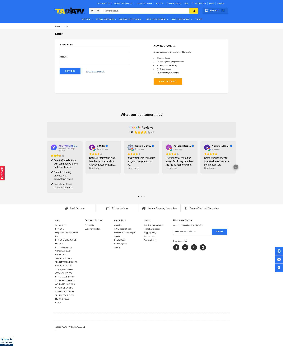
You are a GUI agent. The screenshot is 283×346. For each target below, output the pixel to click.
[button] (6, 341)
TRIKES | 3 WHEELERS (64, 295)
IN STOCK (86, 19)
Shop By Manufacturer (64, 270)
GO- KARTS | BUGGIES (65, 284)
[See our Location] (279, 268)
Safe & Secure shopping (153, 225)
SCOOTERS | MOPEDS (156, 19)
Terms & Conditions (152, 229)
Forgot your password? (95, 71)
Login (211, 3)
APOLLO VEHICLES (63, 247)
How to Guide (119, 240)
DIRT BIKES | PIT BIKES (130, 19)
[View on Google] (92, 147)
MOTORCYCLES (62, 299)
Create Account (168, 81)
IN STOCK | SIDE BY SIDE (65, 240)
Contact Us (89, 225)
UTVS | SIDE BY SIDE (180, 19)
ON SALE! (59, 244)
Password (64, 57)
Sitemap (117, 247)
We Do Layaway (120, 244)
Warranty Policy (150, 240)
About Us (117, 225)
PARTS (58, 303)
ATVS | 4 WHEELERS (105, 19)
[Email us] (279, 259)
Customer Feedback (93, 229)
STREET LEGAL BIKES (64, 292)
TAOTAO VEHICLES (63, 259)
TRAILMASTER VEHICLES (66, 262)
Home (57, 26)
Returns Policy (149, 236)
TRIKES (198, 19)
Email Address (66, 44)
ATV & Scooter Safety (122, 229)
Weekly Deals (60, 225)
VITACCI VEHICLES (63, 266)
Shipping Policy (150, 233)
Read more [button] (95, 168)
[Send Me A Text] (279, 251)
